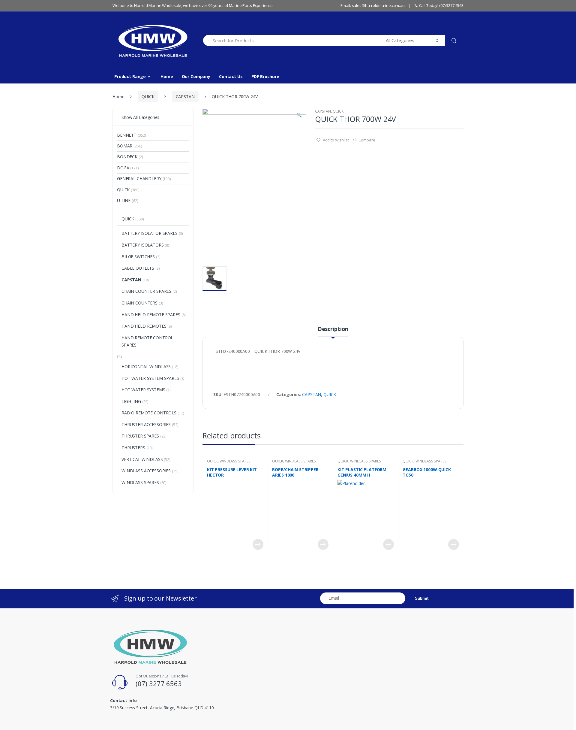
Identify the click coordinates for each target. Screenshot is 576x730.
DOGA (123, 168)
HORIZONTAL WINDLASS (146, 366)
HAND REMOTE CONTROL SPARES (147, 341)
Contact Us (231, 76)
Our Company (196, 76)
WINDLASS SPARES (235, 461)
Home (166, 76)
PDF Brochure (265, 76)
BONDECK (127, 156)
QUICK (148, 96)
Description (333, 329)
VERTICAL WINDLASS (142, 459)
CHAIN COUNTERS (140, 303)
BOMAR (124, 146)
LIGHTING (131, 401)
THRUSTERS (133, 447)
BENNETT (126, 135)
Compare (366, 140)
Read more (258, 544)
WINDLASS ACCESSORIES (146, 471)
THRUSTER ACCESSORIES (146, 424)
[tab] (333, 331)
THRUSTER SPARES (140, 436)
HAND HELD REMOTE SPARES (151, 314)
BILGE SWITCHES (138, 256)
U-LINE (123, 200)
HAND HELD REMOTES (144, 326)
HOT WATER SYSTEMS (143, 389)
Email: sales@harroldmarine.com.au (372, 5)
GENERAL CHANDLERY (139, 178)
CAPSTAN (185, 96)
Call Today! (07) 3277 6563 (441, 5)
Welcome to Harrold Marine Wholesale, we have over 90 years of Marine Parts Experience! (193, 5)
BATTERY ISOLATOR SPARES (150, 233)
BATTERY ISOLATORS (143, 245)
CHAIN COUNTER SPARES (146, 291)
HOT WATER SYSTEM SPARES (150, 378)
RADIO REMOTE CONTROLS (149, 413)
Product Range (130, 76)
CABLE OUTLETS (138, 268)
